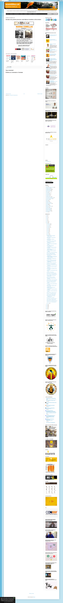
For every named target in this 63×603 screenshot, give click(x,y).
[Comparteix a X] (9, 66)
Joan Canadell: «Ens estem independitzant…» (50, 246)
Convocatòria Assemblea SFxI (50, 197)
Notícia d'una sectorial (49, 206)
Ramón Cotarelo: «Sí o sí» (53, 70)
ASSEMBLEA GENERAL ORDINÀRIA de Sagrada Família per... (52, 256)
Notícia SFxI (47, 205)
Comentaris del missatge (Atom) (14, 95)
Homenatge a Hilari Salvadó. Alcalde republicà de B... (51, 261)
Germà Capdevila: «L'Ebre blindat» (51, 294)
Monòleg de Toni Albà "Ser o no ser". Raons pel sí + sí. (53, 35)
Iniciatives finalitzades (49, 203)
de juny (48, 230)
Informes (47, 200)
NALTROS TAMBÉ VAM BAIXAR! (51, 253)
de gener (48, 303)
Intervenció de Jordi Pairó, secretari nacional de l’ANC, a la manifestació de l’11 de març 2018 (51, 413)
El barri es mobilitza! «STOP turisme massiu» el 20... (51, 275)
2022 (47, 216)
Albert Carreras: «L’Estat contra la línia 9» (52, 252)
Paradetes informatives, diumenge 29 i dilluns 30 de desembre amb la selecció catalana (53, 59)
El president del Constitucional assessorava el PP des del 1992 (53, 82)
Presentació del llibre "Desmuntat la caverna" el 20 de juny (53, 50)
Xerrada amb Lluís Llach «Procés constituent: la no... (51, 296)
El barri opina (47, 199)
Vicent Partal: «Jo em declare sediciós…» (52, 298)
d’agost (48, 228)
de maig (48, 231)
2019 (47, 219)
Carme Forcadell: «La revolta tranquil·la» (52, 274)
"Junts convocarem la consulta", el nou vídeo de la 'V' (53, 40)
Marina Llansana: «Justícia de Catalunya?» (50, 239)
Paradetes (47, 207)
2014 (47, 305)
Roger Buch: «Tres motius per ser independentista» (51, 287)
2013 (47, 306)
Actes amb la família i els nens (50, 187)
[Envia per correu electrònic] (7, 66)
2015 (47, 304)
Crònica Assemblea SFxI (49, 198)
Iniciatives (47, 201)
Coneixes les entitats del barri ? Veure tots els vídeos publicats (47, 9)
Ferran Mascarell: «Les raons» (50, 297)
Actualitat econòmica (48, 189)
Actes (46, 186)
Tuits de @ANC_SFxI (48, 161)
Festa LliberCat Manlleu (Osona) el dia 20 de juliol (53, 54)
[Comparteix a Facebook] (10, 66)
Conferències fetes (48, 196)
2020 (47, 218)
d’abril (48, 232)
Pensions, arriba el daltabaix (49, 420)
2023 (47, 215)
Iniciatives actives (48, 202)
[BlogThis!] (8, 66)
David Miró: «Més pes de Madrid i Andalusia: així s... (51, 236)
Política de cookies (31, 593)
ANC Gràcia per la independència (50, 422)
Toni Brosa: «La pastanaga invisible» (51, 293)
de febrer (48, 234)
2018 (47, 220)
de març (48, 233)
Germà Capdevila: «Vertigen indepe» (51, 299)
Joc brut (47, 204)
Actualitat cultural (48, 188)
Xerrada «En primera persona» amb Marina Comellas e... (51, 249)
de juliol (48, 229)
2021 (47, 217)
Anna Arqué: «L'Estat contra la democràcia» (50, 242)
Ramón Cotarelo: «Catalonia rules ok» (51, 292)
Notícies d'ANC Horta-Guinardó (50, 405)
